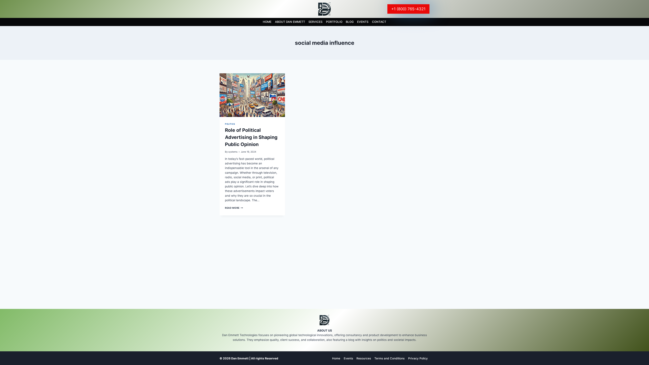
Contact (379, 21)
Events (362, 21)
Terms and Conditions (389, 358)
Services (315, 21)
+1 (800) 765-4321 (408, 9)
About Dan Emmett (290, 21)
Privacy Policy (418, 358)
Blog (350, 21)
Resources (363, 358)
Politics (230, 124)
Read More (234, 207)
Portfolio (334, 21)
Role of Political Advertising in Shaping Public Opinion (251, 137)
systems (232, 151)
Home (267, 21)
